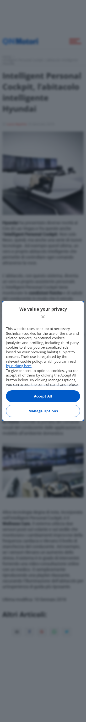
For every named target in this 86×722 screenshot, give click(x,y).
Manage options (43, 410)
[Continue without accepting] (43, 317)
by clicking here (19, 365)
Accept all (43, 396)
